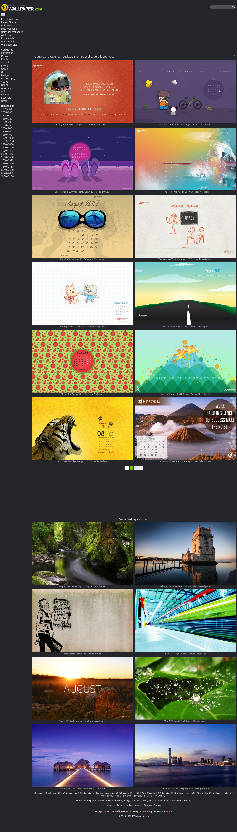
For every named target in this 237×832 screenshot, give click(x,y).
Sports (4, 84)
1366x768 (6, 128)
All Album (6, 35)
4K (172, 792)
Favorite (121, 805)
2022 (193, 792)
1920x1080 (7, 144)
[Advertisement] (134, 34)
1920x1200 (7, 147)
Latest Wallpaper (10, 19)
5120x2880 (7, 173)
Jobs (39, 792)
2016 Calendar (130, 795)
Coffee (205, 792)
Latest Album (8, 22)
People (5, 56)
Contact (157, 805)
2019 (140, 795)
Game (4, 68)
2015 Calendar (85, 792)
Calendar (151, 792)
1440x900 (6, 131)
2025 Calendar (122, 792)
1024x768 (6, 112)
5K (64, 792)
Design (5, 75)
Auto (3, 91)
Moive (4, 65)
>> (140, 468)
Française (127, 811)
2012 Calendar (49, 792)
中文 (109, 811)
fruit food (114, 795)
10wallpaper (22, 7)
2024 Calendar (163, 792)
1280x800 (6, 121)
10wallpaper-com (182, 792)
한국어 (162, 811)
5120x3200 (7, 176)
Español (138, 811)
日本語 (117, 811)
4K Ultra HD (160, 795)
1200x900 (6, 115)
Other (4, 100)
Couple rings (71, 792)
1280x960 (6, 125)
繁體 (170, 811)
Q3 (35, 792)
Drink (132, 792)
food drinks (98, 792)
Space (4, 81)
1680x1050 (7, 137)
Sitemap (148, 805)
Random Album (9, 41)
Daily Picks (7, 25)
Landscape (7, 52)
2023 (138, 792)
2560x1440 (7, 153)
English (100, 811)
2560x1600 (7, 157)
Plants (4, 59)
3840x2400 (7, 169)
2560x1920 (7, 160)
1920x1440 (7, 150)
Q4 (121, 795)
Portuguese (150, 811)
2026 (199, 792)
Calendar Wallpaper (12, 31)
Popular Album (9, 38)
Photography (8, 78)
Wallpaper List (9, 44)
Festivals (6, 97)
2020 (144, 792)
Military (5, 94)
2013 (211, 792)
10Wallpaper (109, 792)
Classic (218, 792)
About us (111, 805)
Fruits (225, 792)
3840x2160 (7, 166)
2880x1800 (7, 163)
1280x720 (6, 118)
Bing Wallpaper (9, 28)
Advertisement (134, 805)
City (3, 72)
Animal (5, 62)
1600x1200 (7, 141)
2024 (59, 792)
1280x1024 (7, 134)
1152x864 (6, 109)
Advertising (7, 88)
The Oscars (148, 795)
